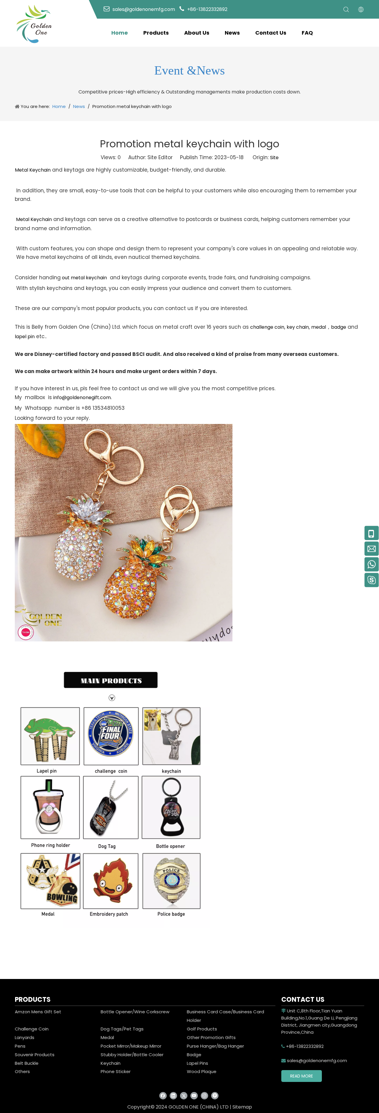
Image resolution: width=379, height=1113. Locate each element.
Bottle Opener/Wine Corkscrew (135, 1012)
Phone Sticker (116, 1071)
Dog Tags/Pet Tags (122, 1029)
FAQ (307, 32)
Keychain (111, 1063)
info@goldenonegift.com (82, 397)
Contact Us (270, 32)
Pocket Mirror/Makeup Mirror (131, 1046)
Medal (107, 1037)
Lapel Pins (197, 1063)
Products (156, 32)
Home (119, 32)
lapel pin (25, 336)
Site (274, 157)
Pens (20, 1046)
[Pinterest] (215, 1095)
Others (22, 1071)
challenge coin (267, 327)
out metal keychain (84, 277)
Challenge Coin (32, 1029)
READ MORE (301, 1076)
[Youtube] (194, 1095)
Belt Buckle (26, 1063)
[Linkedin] (173, 1095)
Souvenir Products (34, 1054)
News (232, 32)
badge (338, 327)
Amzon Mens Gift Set (38, 1012)
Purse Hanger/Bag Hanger (215, 1046)
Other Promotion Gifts (211, 1037)
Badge (194, 1054)
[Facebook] (163, 1095)
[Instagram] (204, 1095)
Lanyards (24, 1037)
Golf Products (202, 1029)
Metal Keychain (33, 170)
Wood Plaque (201, 1071)
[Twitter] (183, 1095)
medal (318, 327)
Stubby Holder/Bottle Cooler (132, 1054)
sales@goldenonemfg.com (314, 1060)
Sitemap (242, 1107)
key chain (298, 327)
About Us (196, 32)
